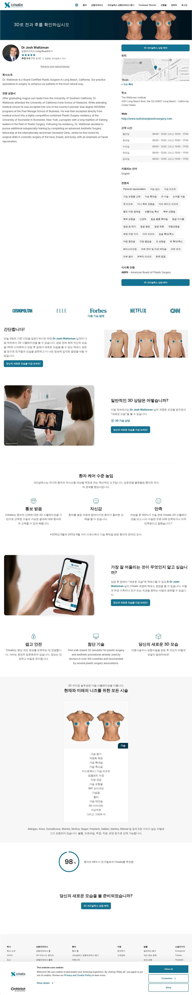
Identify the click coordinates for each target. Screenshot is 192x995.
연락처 (174, 5)
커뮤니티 (76, 960)
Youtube (179, 960)
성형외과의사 (97, 5)
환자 (85, 5)
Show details (43, 983)
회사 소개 (11, 951)
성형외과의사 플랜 (44, 960)
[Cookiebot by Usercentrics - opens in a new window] (18, 989)
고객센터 (121, 955)
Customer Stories (147, 5)
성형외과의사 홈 (43, 951)
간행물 (164, 5)
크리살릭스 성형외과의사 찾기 (121, 5)
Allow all (168, 969)
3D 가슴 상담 (122, 420)
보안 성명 (148, 960)
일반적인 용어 (150, 951)
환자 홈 (75, 951)
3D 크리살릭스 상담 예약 (155, 47)
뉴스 (9, 960)
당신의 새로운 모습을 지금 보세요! (23, 363)
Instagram (180, 951)
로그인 (184, 5)
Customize (167, 978)
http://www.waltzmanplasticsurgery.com (146, 118)
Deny (168, 987)
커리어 (10, 955)
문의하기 (121, 951)
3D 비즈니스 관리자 (45, 955)
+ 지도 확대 (127, 84)
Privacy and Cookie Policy (78, 975)
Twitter (178, 955)
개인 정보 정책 (150, 955)
